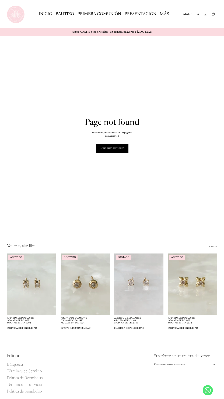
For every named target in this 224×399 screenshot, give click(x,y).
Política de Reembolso (25, 378)
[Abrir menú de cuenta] (205, 14)
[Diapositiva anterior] (12, 284)
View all (213, 247)
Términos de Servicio (24, 371)
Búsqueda (15, 365)
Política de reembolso (24, 391)
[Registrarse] (214, 364)
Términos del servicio (24, 385)
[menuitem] (164, 13)
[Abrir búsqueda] (198, 14)
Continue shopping (112, 148)
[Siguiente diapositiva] (51, 284)
